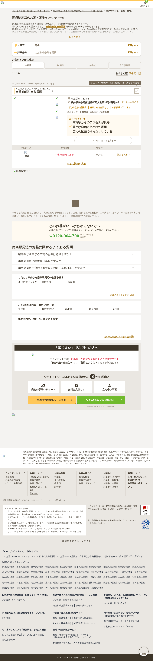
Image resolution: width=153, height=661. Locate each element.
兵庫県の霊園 (109, 577)
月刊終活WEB (8, 640)
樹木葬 (57, 483)
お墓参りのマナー (111, 476)
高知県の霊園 (124, 583)
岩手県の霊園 (37, 567)
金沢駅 (116, 309)
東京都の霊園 (37, 572)
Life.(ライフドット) (21, 556)
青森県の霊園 (22, 567)
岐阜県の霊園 (8, 577)
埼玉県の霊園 (8, 572)
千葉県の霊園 (22, 572)
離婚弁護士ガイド (84, 605)
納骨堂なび (97, 556)
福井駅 (68, 309)
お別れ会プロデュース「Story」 (119, 626)
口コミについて (47, 500)
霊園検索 (9, 476)
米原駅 (21, 309)
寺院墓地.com (110, 556)
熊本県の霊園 (37, 588)
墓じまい (34, 493)
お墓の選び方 (36, 483)
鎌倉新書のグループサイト (76, 541)
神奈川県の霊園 (52, 572)
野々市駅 (93, 309)
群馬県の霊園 (138, 567)
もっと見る (75, 36)
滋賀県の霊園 (66, 577)
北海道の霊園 (8, 567)
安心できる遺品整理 (83, 618)
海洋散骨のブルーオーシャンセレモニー (122, 621)
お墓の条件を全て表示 (120, 295)
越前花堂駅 (48, 309)
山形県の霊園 (80, 567)
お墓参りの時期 (110, 487)
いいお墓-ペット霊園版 (67, 556)
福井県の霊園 (111, 572)
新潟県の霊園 (68, 572)
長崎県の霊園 (22, 588)
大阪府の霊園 (95, 577)
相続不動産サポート (62, 618)
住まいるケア (120, 603)
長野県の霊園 (140, 572)
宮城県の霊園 (51, 567)
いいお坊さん (18, 600)
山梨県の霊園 (126, 572)
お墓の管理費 (85, 480)
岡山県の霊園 (37, 583)
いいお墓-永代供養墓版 (43, 556)
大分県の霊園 (51, 588)
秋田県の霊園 (66, 567)
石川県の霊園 (97, 572)
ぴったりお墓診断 (13, 483)
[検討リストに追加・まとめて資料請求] (136, 91)
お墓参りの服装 (110, 483)
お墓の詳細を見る (76, 163)
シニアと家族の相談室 (33, 634)
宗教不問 (46, 282)
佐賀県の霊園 (8, 588)
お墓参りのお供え (111, 480)
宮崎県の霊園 (66, 588)
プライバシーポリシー (30, 500)
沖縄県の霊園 (97, 588)
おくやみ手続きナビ (11, 634)
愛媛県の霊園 (109, 583)
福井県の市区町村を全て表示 (117, 336)
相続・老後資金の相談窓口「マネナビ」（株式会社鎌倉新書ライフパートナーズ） (73, 635)
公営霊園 (70, 282)
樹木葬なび (84, 556)
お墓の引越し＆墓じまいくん (15, 562)
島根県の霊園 (22, 583)
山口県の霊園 (66, 583)
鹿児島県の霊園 (81, 588)
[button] (103, 140)
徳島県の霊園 (80, 583)
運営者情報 (7, 500)
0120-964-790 (66, 236)
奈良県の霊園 (124, 577)
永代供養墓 (59, 480)
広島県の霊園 (51, 583)
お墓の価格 (35, 480)
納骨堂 (57, 487)
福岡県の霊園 (138, 583)
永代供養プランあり (29, 282)
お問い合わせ (59, 500)
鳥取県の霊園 (8, 583)
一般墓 (28, 65)
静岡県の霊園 (22, 577)
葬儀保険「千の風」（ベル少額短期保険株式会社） (77, 643)
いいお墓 (6, 556)
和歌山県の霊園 (139, 577)
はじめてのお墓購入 (39, 476)
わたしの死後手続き (62, 623)
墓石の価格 (84, 476)
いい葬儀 (6, 600)
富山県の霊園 (82, 572)
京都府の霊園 (80, 577)
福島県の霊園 (95, 567)
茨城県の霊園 (109, 567)
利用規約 (16, 500)
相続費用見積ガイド (72, 600)
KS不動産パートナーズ (84, 623)
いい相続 (57, 600)
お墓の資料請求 (12, 480)
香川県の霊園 (95, 583)
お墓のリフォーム (87, 483)
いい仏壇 (6, 618)
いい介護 (108, 603)
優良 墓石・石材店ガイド (131, 556)
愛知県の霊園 (37, 577)
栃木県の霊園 (124, 567)
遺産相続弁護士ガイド (63, 605)
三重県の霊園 (51, 577)
